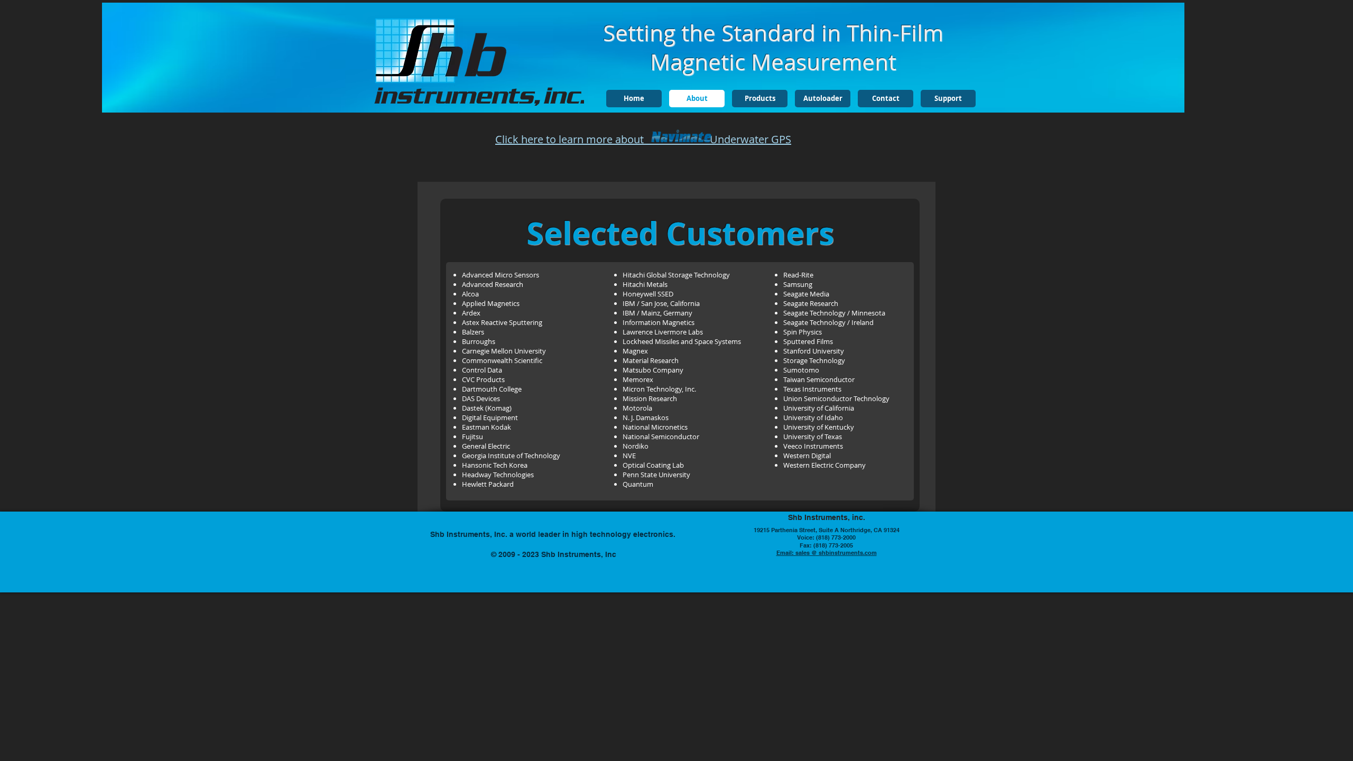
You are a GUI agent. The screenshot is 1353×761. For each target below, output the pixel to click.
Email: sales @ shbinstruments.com (826, 552)
